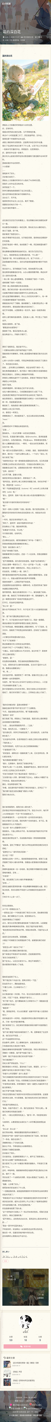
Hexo (21, 1401)
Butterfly (32, 1401)
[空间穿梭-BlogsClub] (29, 1408)
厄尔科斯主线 (28, 37)
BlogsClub (38, 1408)
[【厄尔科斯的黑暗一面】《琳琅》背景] (7, 1364)
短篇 (5, 1261)
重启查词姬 (37, 1415)
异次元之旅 (36, 1405)
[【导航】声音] (7, 1373)
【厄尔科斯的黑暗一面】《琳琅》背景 (25, 1363)
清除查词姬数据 (25, 1415)
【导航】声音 (17, 1372)
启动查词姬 (13, 1415)
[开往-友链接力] (15, 1408)
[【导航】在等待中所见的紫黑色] (7, 1382)
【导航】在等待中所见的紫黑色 (23, 1381)
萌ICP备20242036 (20, 1405)
